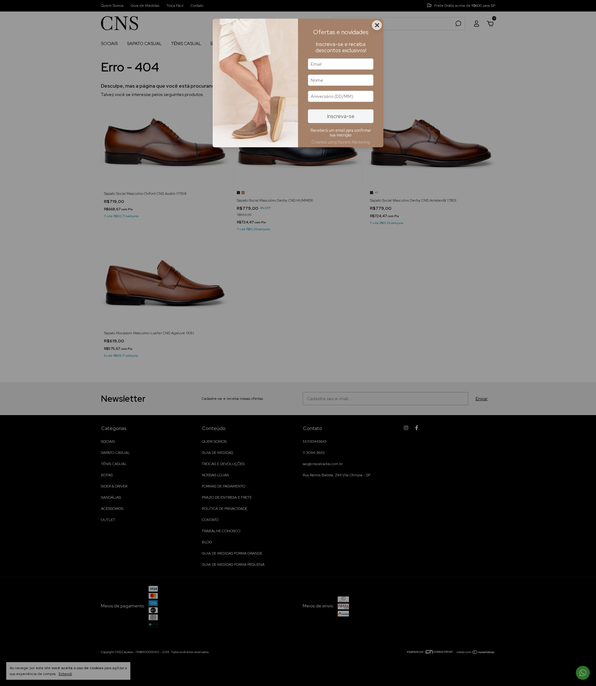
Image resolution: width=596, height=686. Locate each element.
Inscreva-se (340, 116)
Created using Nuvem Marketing (340, 142)
